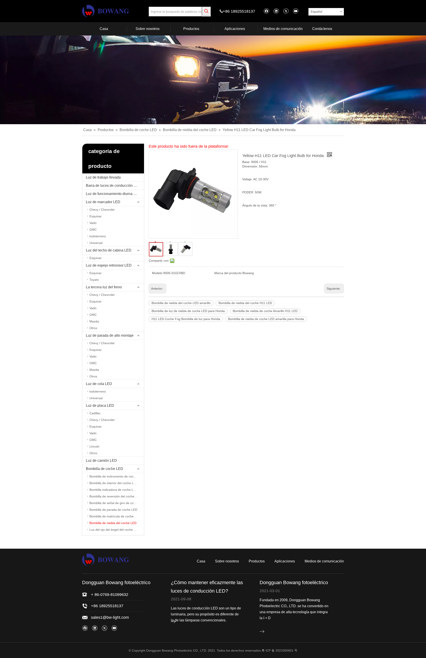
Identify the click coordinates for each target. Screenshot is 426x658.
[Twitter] (286, 11)
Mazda (94, 321)
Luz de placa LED (100, 405)
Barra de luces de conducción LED (113, 185)
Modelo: (157, 273)
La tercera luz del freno (104, 287)
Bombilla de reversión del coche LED (115, 496)
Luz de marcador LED (103, 202)
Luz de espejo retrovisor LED (109, 265)
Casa (201, 561)
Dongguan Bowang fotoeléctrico (294, 582)
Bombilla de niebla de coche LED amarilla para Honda (266, 319)
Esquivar (95, 216)
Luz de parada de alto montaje (110, 335)
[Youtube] (295, 11)
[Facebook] (266, 11)
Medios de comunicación (324, 561)
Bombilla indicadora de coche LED (113, 489)
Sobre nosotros (227, 561)
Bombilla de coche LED (104, 469)
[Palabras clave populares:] (206, 11)
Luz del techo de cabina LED (108, 250)
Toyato (94, 279)
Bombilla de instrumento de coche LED (116, 476)
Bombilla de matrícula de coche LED (114, 516)
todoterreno (97, 236)
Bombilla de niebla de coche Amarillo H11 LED (265, 311)
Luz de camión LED (101, 460)
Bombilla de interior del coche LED (113, 483)
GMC (93, 229)
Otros (93, 328)
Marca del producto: (228, 273)
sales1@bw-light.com (110, 617)
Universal (96, 243)
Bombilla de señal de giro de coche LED (116, 503)
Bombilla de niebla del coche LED (112, 523)
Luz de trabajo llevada (103, 177)
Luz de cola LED (99, 384)
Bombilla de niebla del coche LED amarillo (181, 303)
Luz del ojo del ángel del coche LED (114, 529)
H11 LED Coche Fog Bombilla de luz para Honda (186, 319)
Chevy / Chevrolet (101, 209)
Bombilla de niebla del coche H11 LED (245, 303)
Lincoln (94, 446)
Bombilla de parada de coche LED (113, 509)
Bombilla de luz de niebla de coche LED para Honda (188, 311)
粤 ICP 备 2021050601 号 (279, 650)
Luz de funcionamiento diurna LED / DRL (115, 194)
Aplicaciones (284, 561)
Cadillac (95, 413)
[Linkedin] (276, 11)
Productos (257, 561)
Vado (93, 223)
